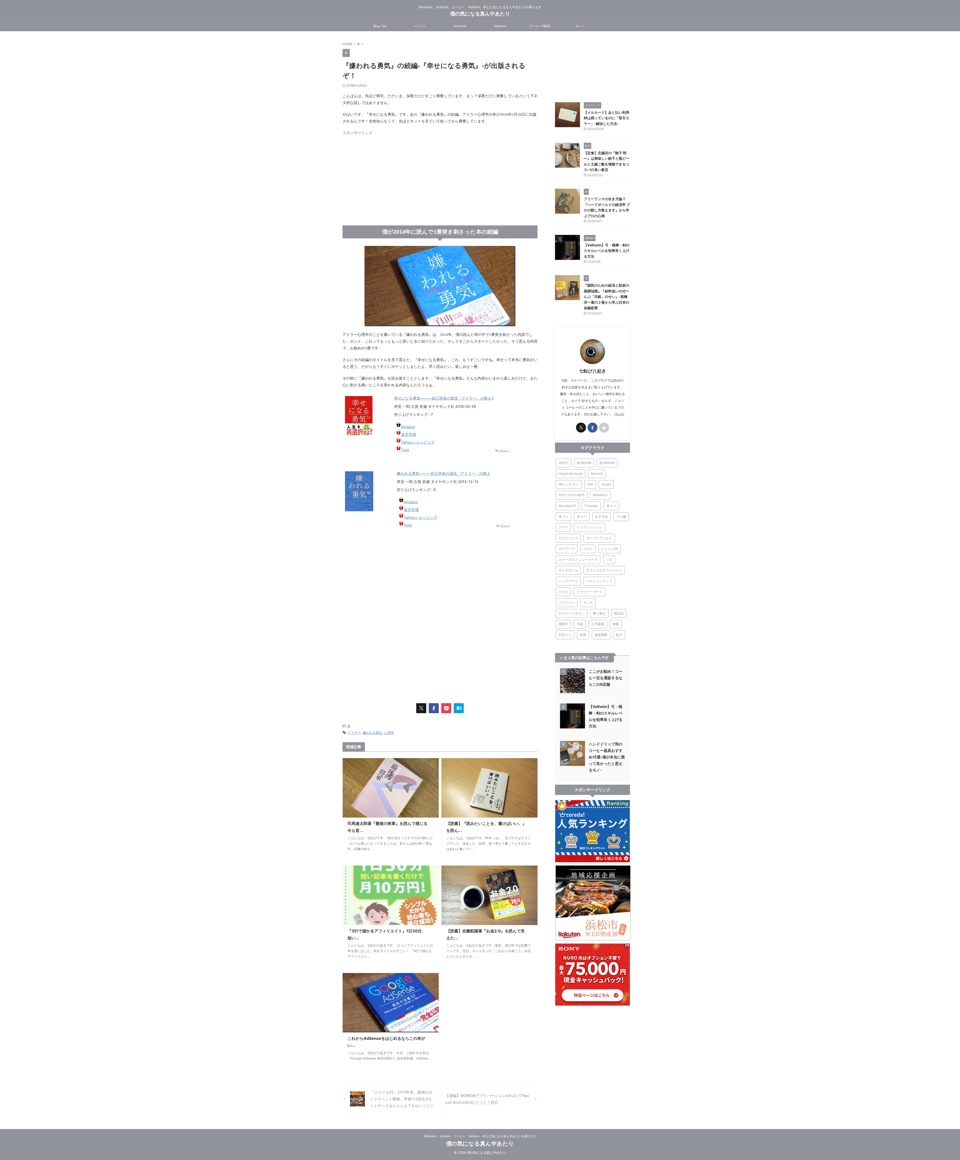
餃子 (619, 635)
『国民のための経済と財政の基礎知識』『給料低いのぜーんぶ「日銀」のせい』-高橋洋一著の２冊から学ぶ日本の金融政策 (606, 296)
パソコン (420, 26)
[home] (604, 428)
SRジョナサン (568, 484)
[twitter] (421, 708)
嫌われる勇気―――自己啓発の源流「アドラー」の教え (443, 473)
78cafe (619, 414)
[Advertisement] (384, 173)
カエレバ (504, 450)
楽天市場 (408, 434)
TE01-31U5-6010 (571, 495)
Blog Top (380, 26)
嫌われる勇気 (372, 733)
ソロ (609, 560)
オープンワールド (599, 538)
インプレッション (589, 527)
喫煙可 (563, 624)
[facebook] (434, 708)
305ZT (563, 463)
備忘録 (619, 613)
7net (405, 450)
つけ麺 (621, 517)
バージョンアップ (599, 581)
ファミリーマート (589, 592)
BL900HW (607, 463)
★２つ (611, 506)
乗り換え (599, 613)
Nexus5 (597, 474)
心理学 (389, 733)
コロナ (588, 549)
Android (460, 26)
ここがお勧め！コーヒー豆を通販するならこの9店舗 (605, 678)
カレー (580, 26)
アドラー (354, 733)
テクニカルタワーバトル (604, 570)
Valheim (500, 26)
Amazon (408, 426)
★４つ (582, 517)
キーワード (566, 549)
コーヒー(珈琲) (540, 26)
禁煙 (583, 635)
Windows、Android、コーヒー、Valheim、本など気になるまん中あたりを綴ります (480, 1136)
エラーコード (568, 538)
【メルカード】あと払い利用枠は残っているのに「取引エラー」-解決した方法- (606, 118)
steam (606, 484)
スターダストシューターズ (578, 560)
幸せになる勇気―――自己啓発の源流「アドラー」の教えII (444, 398)
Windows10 (567, 506)
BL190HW (584, 463)
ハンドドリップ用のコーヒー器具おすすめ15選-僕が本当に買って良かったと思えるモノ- (607, 757)
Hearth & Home (570, 474)
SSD (590, 484)
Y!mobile (591, 506)
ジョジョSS (609, 549)
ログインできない (571, 613)
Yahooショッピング (417, 442)
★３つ (563, 517)
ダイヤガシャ (568, 570)
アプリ (563, 527)
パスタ (563, 592)
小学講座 (597, 624)
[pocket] (446, 708)
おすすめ (601, 517)
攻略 (615, 624)
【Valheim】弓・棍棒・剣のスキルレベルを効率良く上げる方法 (607, 250)
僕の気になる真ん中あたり (480, 14)
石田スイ (565, 635)
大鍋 (579, 624)
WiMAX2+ (600, 495)
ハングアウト (568, 581)
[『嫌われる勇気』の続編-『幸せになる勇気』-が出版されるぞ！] (459, 708)
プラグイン (566, 602)
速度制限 (601, 635)
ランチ (588, 602)
